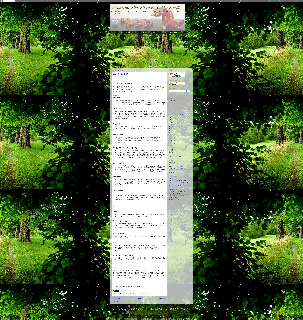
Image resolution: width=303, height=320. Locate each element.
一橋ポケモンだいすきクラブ (176, 193)
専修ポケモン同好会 (174, 189)
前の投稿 (162, 298)
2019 (172, 128)
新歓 (170, 152)
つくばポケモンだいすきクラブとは (129, 32)
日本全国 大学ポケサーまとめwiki (177, 180)
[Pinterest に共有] (146, 293)
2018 (172, 130)
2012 (172, 143)
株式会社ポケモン (173, 172)
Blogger (163, 316)
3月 (173, 117)
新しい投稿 (117, 298)
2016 (172, 134)
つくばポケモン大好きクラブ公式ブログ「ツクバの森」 (146, 7)
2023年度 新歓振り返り (121, 74)
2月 (173, 119)
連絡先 (153, 32)
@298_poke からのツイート (176, 156)
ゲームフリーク (173, 170)
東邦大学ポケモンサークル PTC (177, 184)
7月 (173, 113)
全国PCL (171, 178)
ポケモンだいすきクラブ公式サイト (178, 168)
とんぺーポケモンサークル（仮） (177, 195)
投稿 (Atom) (119, 301)
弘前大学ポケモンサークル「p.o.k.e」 (178, 187)
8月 (173, 111)
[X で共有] (143, 293)
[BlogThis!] (141, 293)
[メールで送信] (140, 293)
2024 (172, 105)
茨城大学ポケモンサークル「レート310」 (179, 182)
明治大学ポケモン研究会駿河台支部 (178, 186)
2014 (172, 138)
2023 (172, 107)
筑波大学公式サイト (174, 162)
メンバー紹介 (145, 32)
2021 (172, 124)
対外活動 (171, 151)
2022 (172, 122)
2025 (172, 103)
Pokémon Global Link (174, 164)
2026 (172, 100)
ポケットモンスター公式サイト (176, 166)
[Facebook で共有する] (144, 293)
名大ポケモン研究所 (174, 199)
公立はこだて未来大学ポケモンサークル (179, 191)
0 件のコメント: (133, 293)
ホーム (115, 32)
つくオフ (171, 149)
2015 (172, 136)
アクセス (160, 32)
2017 (172, 132)
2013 (172, 140)
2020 (172, 126)
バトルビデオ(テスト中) (171, 32)
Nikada (150, 316)
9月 (173, 109)
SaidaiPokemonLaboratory (175, 197)
